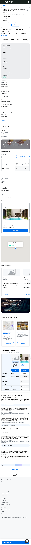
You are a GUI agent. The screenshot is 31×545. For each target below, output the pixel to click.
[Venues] (28, 2)
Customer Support (5, 502)
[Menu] (1, 2)
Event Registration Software (7, 487)
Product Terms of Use (5, 509)
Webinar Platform (4, 495)
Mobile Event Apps (5, 489)
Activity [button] (5, 287)
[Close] (27, 10)
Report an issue (5, 474)
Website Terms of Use (5, 511)
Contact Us (3, 500)
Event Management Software (7, 485)
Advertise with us (5, 513)
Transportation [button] (27, 287)
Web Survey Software (5, 493)
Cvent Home (3, 498)
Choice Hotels (20, 332)
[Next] (29, 39)
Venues (4, 5)
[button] (13, 156)
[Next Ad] (29, 218)
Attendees (3, 154)
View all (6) (3, 120)
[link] (11, 272)
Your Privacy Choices (5, 504)
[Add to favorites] (29, 32)
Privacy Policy (4, 507)
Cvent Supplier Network (6, 479)
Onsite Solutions (4, 481)
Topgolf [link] (5, 278)
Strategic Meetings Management (8, 491)
